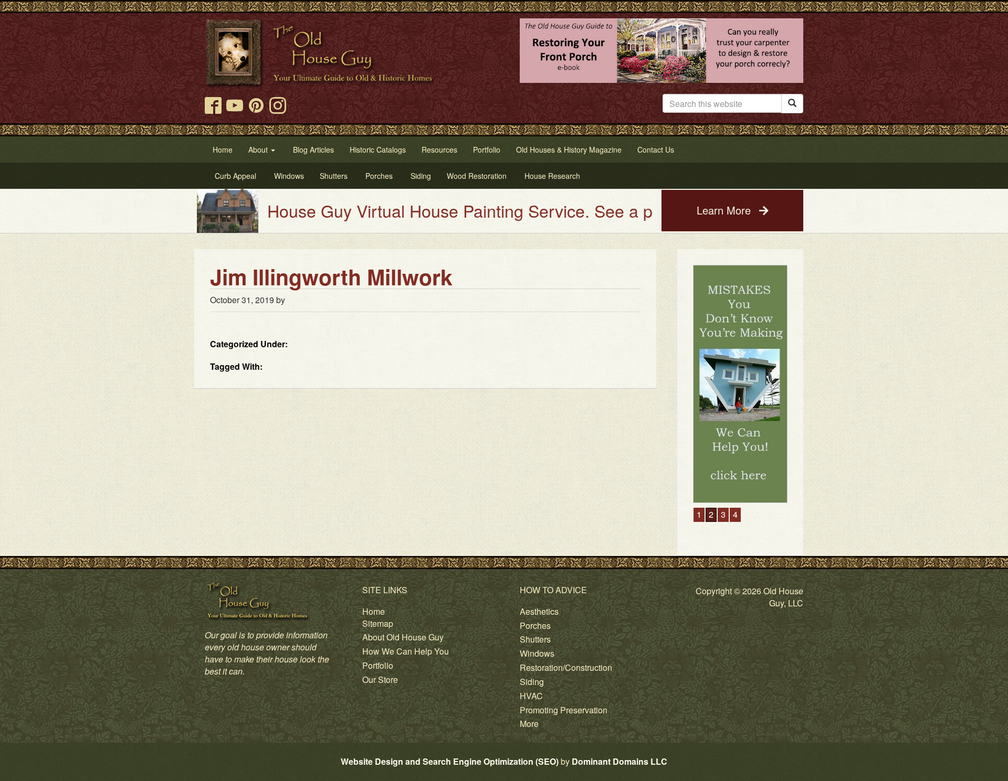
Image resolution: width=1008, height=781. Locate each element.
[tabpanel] (740, 384)
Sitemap (377, 623)
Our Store (380, 679)
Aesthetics (539, 611)
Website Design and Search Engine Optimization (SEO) (450, 761)
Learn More (725, 210)
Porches (535, 625)
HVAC (531, 696)
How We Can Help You (405, 651)
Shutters (535, 639)
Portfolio (377, 665)
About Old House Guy (403, 637)
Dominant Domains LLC (619, 761)
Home (373, 611)
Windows (537, 653)
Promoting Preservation (563, 710)
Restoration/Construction (566, 667)
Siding (532, 682)
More (529, 724)
